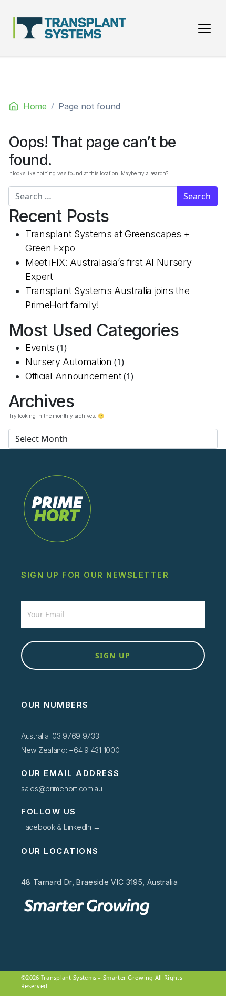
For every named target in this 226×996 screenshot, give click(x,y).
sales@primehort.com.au (61, 788)
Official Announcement (73, 375)
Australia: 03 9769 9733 (60, 735)
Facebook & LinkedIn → (60, 826)
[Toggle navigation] (204, 28)
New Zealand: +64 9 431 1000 (70, 750)
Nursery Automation (68, 361)
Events (40, 347)
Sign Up (113, 655)
